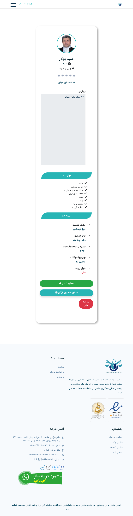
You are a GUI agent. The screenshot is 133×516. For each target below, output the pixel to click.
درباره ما (60, 377)
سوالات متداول (115, 437)
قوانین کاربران (116, 447)
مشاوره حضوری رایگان (67, 292)
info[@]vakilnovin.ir (44, 459)
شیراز (64, 64)
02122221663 (48, 455)
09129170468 (35, 455)
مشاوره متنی (86, 303)
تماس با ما (117, 452)
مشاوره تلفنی (67, 283)
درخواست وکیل (57, 372)
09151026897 (36, 445)
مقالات (61, 367)
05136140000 (48, 445)
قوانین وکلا (117, 442)
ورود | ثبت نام (25, 4)
